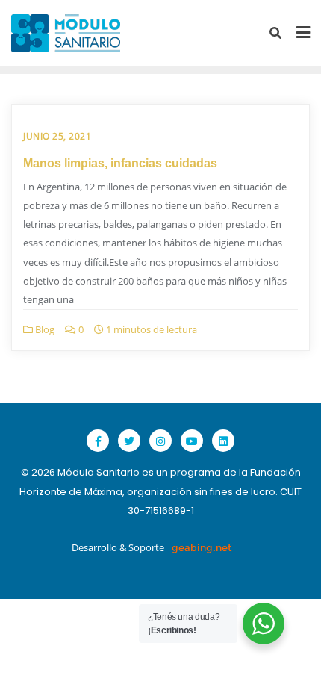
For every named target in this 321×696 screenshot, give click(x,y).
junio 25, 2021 (57, 136)
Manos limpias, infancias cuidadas (120, 163)
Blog (43, 329)
